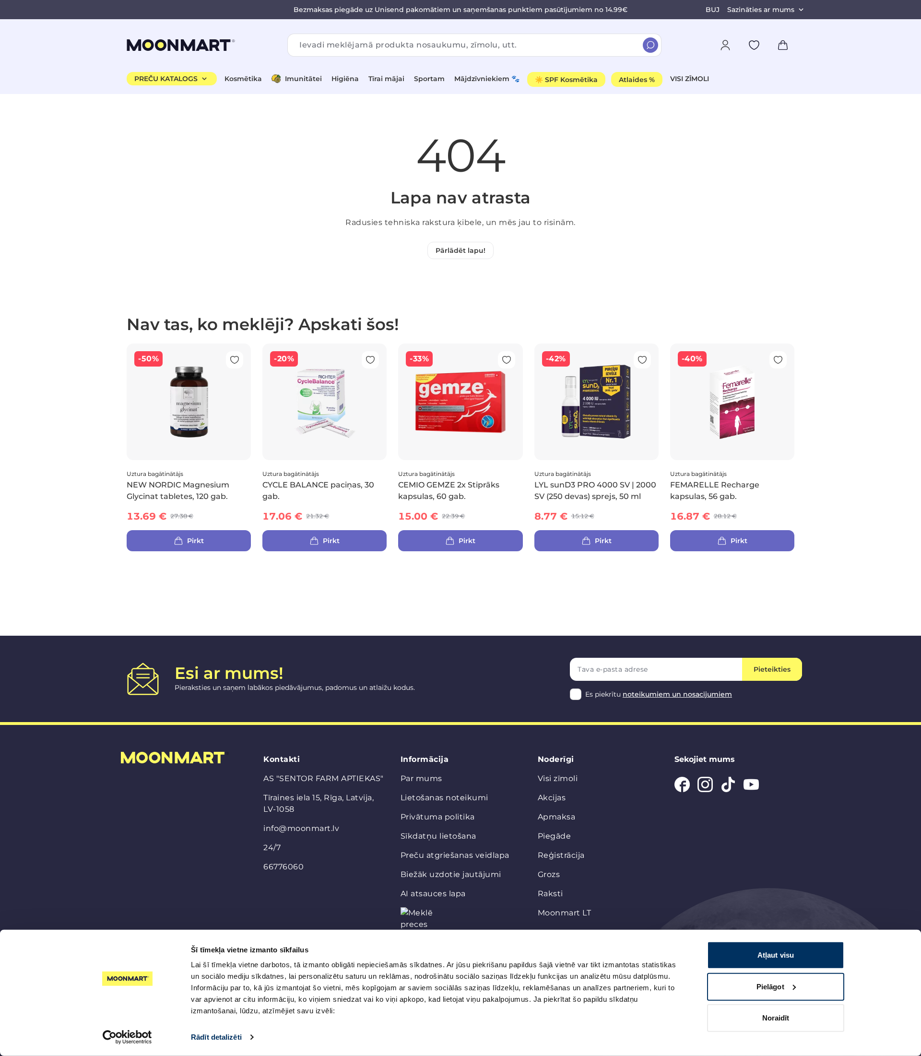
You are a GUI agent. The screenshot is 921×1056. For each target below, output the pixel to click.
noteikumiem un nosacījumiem (677, 694)
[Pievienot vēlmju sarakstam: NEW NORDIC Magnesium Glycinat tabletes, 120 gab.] (234, 359)
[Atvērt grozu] (782, 45)
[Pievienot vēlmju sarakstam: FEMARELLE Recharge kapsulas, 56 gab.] (778, 359)
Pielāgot (770, 986)
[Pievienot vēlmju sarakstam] (754, 45)
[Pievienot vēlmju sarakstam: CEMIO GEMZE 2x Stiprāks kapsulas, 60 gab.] (506, 359)
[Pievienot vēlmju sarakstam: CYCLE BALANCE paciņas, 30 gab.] (370, 359)
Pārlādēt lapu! (460, 250)
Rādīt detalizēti (216, 1037)
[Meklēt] (650, 45)
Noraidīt (776, 1018)
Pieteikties (772, 669)
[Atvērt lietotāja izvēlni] (725, 45)
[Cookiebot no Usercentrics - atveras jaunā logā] (127, 1037)
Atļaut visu (775, 955)
